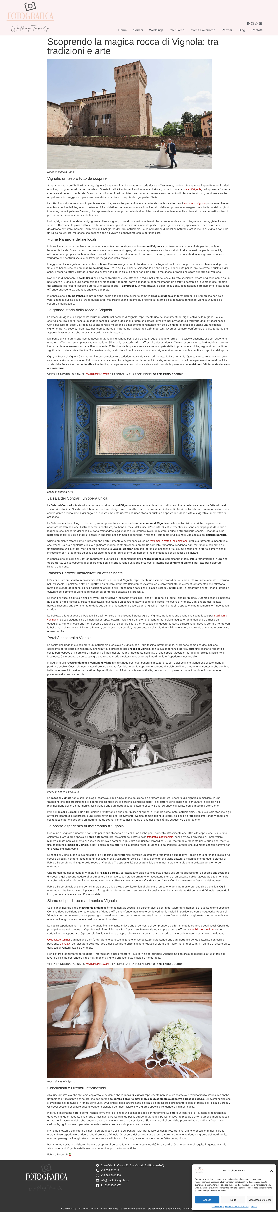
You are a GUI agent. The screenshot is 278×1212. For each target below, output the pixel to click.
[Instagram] (252, 24)
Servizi (138, 30)
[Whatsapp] (256, 24)
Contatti (257, 30)
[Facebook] (248, 24)
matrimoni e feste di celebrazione (169, 541)
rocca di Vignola (192, 189)
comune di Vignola (195, 203)
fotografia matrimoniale (160, 837)
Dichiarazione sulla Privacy (237, 1206)
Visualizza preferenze (260, 1199)
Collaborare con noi (58, 939)
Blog (242, 30)
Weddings (156, 30)
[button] (271, 1170)
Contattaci (66, 943)
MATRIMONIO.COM (97, 374)
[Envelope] (260, 24)
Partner (227, 30)
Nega (233, 1199)
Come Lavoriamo (203, 30)
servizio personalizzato (203, 929)
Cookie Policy (218, 1206)
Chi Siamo (177, 30)
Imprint (254, 1206)
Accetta (207, 1199)
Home (122, 30)
